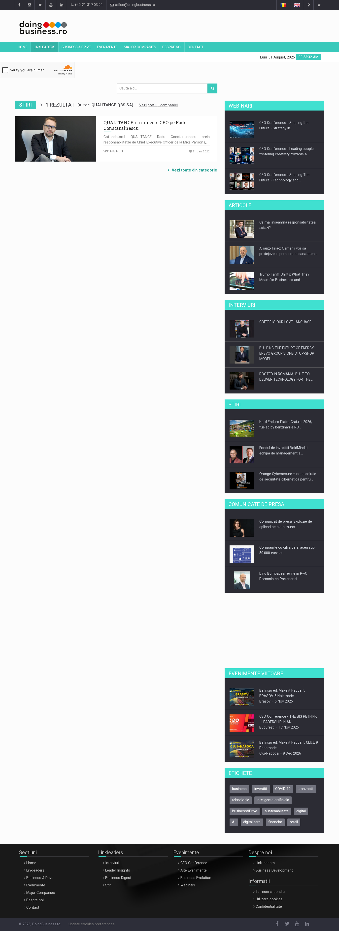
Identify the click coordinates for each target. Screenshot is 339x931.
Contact (195, 47)
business (239, 789)
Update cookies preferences (91, 924)
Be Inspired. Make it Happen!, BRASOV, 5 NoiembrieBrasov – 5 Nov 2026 (282, 695)
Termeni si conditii (270, 892)
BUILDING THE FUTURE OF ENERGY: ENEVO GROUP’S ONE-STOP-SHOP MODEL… (287, 353)
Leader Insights (117, 870)
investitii (261, 789)
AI (234, 822)
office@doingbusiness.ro (134, 5)
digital (301, 811)
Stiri (108, 885)
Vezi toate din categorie (194, 170)
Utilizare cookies (269, 899)
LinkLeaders (265, 863)
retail (294, 822)
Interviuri (112, 863)
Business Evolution (195, 878)
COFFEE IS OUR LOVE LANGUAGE (285, 322)
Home (23, 47)
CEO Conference (193, 863)
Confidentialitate (269, 906)
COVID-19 (283, 789)
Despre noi (171, 47)
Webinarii (187, 885)
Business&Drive (244, 811)
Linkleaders (44, 47)
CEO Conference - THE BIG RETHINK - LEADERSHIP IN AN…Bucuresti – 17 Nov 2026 (288, 721)
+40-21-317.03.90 (87, 5)
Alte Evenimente (193, 870)
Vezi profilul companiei (158, 105)
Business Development (274, 870)
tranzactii (305, 789)
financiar (275, 822)
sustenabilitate (277, 811)
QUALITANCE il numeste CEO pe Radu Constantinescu (145, 125)
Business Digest (118, 878)
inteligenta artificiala (273, 800)
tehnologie (240, 800)
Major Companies (140, 47)
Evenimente (107, 47)
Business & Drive (76, 47)
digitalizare (252, 822)
